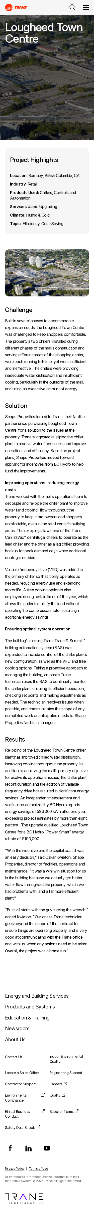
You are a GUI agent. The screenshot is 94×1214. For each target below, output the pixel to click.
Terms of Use (38, 1168)
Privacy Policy (15, 1168)
